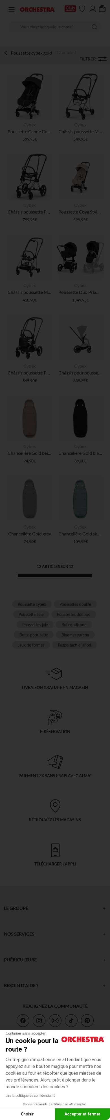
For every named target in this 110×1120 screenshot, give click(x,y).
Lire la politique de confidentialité (30, 1096)
